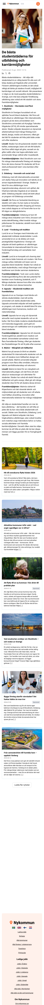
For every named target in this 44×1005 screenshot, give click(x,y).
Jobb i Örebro (22, 964)
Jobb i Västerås (22, 968)
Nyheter (22, 936)
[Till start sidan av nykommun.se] (13, 4)
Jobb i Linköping (22, 972)
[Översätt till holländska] (30, 928)
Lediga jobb (22, 932)
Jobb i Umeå (22, 980)
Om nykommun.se (22, 1003)
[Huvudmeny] (4, 3)
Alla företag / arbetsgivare (22, 944)
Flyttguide (22, 953)
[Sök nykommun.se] (38, 4)
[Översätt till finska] (25, 928)
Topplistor (22, 948)
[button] (22, 785)
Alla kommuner (22, 940)
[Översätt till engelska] (19, 928)
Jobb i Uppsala (22, 976)
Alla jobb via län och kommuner (22, 993)
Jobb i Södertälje (22, 984)
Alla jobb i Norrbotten (22, 989)
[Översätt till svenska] (13, 928)
